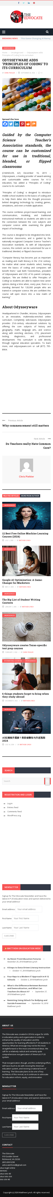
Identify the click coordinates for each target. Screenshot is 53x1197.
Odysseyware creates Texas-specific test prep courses (24, 647)
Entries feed (12, 807)
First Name (7, 918)
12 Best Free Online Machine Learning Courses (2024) (25, 535)
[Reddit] (28, 123)
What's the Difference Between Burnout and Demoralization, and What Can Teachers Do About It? (27, 988)
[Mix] (33, 123)
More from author (30, 496)
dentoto (3, 1170)
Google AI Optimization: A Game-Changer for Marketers (22, 581)
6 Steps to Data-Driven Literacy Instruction (28, 967)
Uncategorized (8, 48)
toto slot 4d (5, 1179)
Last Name (7, 927)
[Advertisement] (26, 380)
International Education (13, 661)
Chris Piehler (9, 73)
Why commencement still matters (25, 425)
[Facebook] (5, 123)
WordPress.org (14, 815)
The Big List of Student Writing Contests (21, 601)
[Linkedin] (16, 123)
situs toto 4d (5, 1173)
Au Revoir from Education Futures (24, 959)
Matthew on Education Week (24, 948)
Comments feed (14, 811)
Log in (10, 803)
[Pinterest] (22, 123)
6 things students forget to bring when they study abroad (25, 695)
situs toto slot (6, 1176)
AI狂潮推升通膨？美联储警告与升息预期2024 (23, 739)
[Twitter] (10, 123)
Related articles (11, 496)
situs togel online (7, 1168)
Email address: (9, 909)
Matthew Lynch (24, 540)
